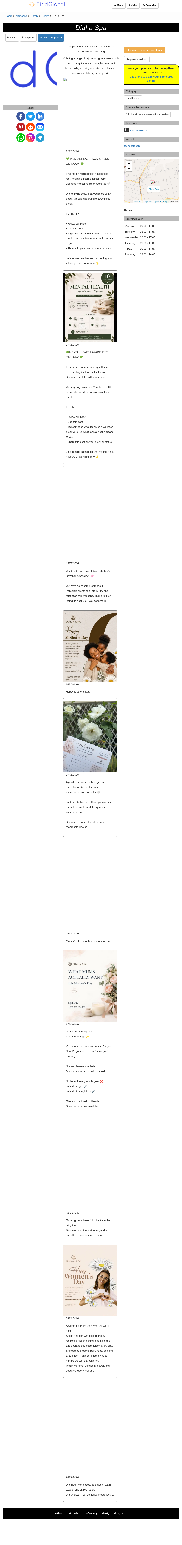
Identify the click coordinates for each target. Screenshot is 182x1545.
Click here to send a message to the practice (147, 114)
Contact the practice (52, 37)
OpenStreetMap (160, 201)
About (60, 1513)
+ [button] (129, 163)
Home (119, 5)
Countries (150, 5)
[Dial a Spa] (153, 182)
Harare (35, 15)
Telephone (29, 37)
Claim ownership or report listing (144, 50)
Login (119, 1513)
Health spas (133, 98)
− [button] (129, 169)
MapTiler (147, 201)
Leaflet (137, 201)
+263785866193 (139, 130)
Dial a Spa (154, 189)
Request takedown (136, 59)
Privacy (92, 1513)
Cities (133, 5)
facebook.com (132, 145)
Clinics (45, 15)
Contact (75, 1513)
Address (13, 37)
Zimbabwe (21, 15)
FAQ (106, 1513)
